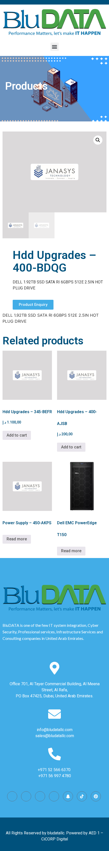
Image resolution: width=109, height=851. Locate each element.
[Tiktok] (82, 796)
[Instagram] (12, 796)
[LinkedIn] (54, 796)
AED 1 (94, 833)
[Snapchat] (68, 796)
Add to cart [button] (17, 435)
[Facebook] (26, 796)
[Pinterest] (96, 796)
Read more (17, 539)
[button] (54, 47)
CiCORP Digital (54, 839)
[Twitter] (40, 796)
